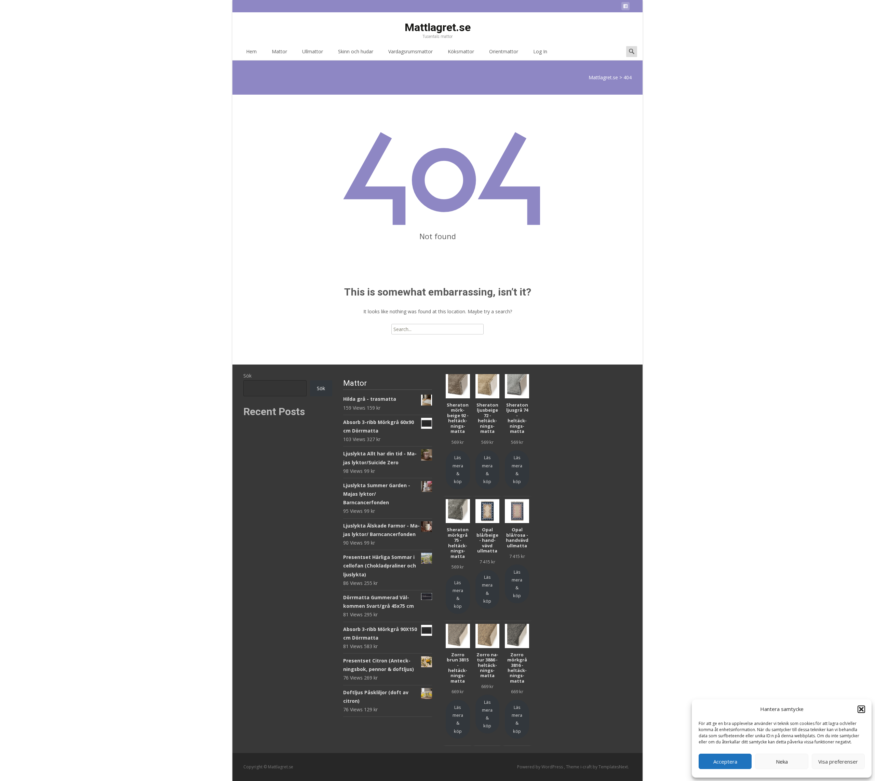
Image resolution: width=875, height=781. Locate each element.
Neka (782, 761)
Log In (540, 51)
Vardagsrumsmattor (410, 51)
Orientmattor (503, 51)
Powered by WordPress (540, 767)
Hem (251, 51)
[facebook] (625, 7)
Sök (247, 375)
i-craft (586, 767)
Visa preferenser (838, 761)
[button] (861, 709)
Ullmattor (312, 51)
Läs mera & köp (458, 469)
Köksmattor (461, 51)
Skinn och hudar (355, 51)
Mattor (279, 51)
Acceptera (725, 761)
